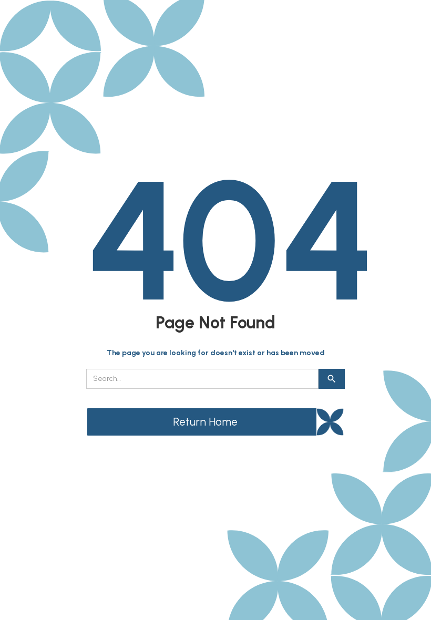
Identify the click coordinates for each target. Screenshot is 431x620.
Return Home (205, 421)
